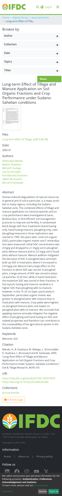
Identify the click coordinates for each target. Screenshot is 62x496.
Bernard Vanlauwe (12, 182)
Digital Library (20, 17)
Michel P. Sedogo (11, 168)
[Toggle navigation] (58, 7)
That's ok (53, 491)
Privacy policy (44, 456)
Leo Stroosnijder (11, 171)
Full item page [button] (15, 399)
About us (23, 456)
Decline (42, 491)
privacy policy (41, 485)
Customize (7, 491)
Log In (48, 7)
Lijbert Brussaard (12, 179)
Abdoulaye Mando (12, 161)
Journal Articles (40, 17)
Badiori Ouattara (11, 164)
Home (5, 17)
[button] (41, 7)
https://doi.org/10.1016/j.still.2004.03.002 (25, 382)
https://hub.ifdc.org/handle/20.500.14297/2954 (28, 378)
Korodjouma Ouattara (14, 175)
